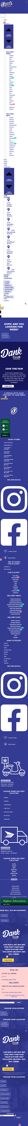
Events (16, 581)
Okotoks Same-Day (11, 63)
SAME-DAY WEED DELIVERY (14, 752)
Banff (14, 867)
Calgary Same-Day (11, 57)
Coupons (15, 587)
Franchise (15, 590)
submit (19, 1002)
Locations (15, 592)
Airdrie (14, 864)
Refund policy (15, 888)
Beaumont (14, 869)
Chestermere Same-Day (15, 602)
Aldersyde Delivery (12, 146)
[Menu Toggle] (3, 15)
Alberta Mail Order (15, 612)
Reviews (11, 155)
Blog (15, 585)
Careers (15, 588)
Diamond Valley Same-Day (11, 75)
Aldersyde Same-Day (12, 96)
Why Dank (16, 575)
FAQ (10, 153)
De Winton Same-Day (11, 82)
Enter (18, 1117)
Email (3, 397)
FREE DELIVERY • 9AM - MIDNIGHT (14, 10)
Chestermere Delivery (12, 126)
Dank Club (15, 579)
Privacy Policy (15, 886)
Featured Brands (11, 108)
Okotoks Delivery (11, 122)
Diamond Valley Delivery (15, 628)
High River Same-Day (11, 90)
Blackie (14, 871)
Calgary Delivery (11, 118)
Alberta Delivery (11, 150)
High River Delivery (11, 130)
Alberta (14, 865)
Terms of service (16, 890)
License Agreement (15, 892)
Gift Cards (15, 577)
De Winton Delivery (12, 142)
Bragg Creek (14, 873)
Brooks (14, 875)
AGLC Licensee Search (15, 893)
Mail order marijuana (14, 826)
